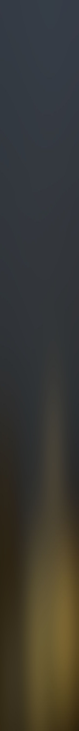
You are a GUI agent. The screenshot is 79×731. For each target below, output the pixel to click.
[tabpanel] (39, 506)
